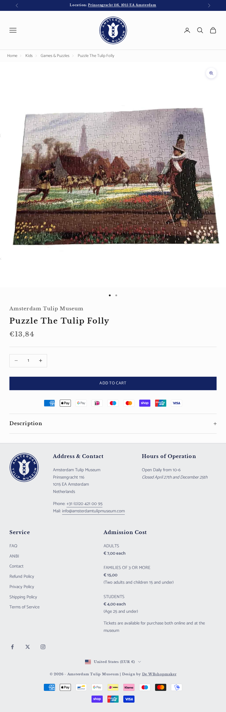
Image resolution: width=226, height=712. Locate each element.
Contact (16, 566)
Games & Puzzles (55, 56)
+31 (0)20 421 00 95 (84, 503)
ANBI (14, 556)
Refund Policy (21, 576)
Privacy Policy (21, 586)
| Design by (148, 674)
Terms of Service (24, 607)
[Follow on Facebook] (12, 647)
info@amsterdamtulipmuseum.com (93, 511)
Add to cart (113, 383)
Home (12, 56)
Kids (29, 56)
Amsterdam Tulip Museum (46, 309)
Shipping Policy (23, 597)
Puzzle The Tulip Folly (96, 56)
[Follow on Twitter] (28, 647)
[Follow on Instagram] (43, 647)
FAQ (13, 546)
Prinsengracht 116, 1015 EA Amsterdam (122, 5)
